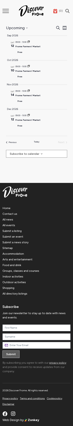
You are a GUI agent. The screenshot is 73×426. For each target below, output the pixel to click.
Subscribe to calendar (24, 153)
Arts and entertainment (17, 259)
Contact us (9, 213)
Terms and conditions (32, 398)
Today (36, 142)
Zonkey (33, 420)
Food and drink (11, 265)
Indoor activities (12, 276)
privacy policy (57, 362)
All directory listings (14, 293)
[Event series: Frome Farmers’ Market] (28, 42)
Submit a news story (15, 242)
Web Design (10, 420)
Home (6, 208)
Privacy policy (10, 398)
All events (8, 225)
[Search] (67, 11)
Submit (11, 354)
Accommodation (13, 253)
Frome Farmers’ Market (27, 46)
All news (7, 219)
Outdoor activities (14, 282)
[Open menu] (5, 11)
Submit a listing (12, 231)
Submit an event (12, 236)
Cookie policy (54, 398)
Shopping (8, 288)
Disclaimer (8, 404)
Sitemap (7, 248)
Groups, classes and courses (20, 270)
